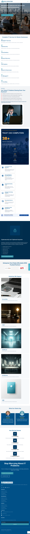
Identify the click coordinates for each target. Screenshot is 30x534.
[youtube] (5, 487)
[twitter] (3, 487)
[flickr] (9, 487)
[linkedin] (7, 487)
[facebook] (2, 487)
